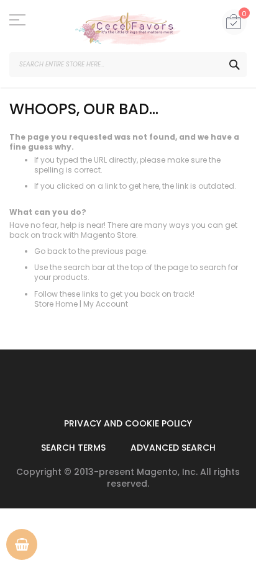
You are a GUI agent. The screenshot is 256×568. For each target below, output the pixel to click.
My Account (105, 304)
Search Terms (73, 447)
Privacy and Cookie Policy (128, 423)
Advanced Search (173, 447)
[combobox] (128, 64)
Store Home (56, 304)
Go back (50, 251)
